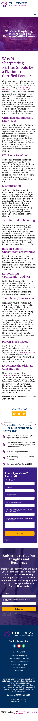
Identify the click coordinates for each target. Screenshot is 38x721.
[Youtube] (19, 646)
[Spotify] (23, 646)
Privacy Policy (23, 711)
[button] (35, 14)
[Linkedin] (14, 646)
